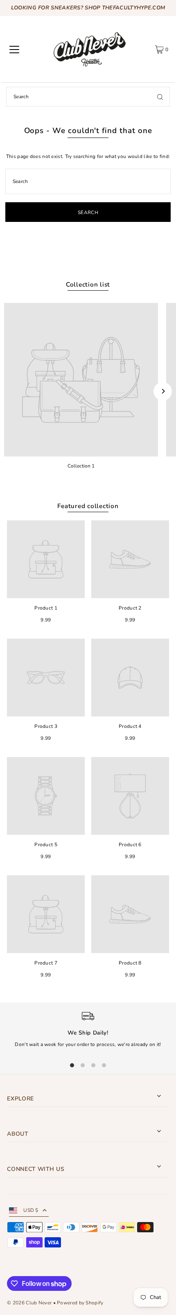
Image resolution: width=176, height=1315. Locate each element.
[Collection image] (81, 380)
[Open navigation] (14, 49)
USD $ (30, 1210)
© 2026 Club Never (29, 1302)
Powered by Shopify (80, 1302)
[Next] (162, 391)
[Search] (160, 96)
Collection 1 (81, 466)
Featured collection (88, 506)
